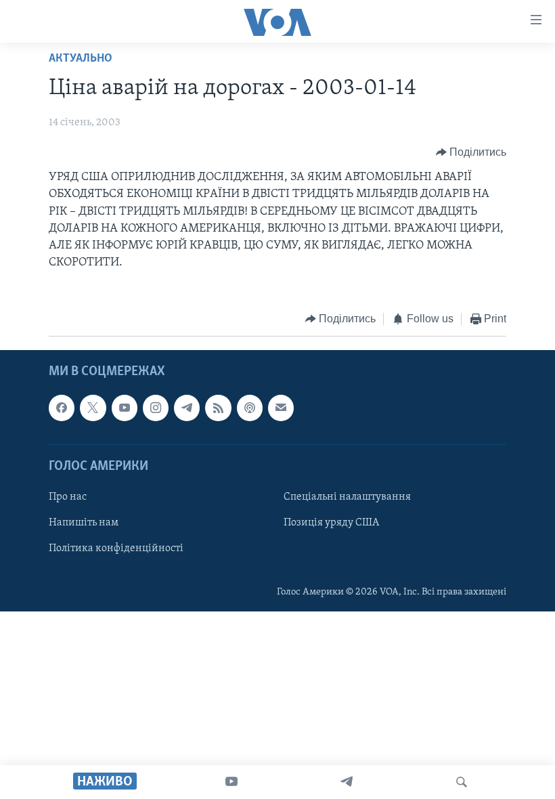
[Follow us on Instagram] (156, 407)
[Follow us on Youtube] (124, 407)
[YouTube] (231, 782)
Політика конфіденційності (116, 548)
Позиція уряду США (331, 522)
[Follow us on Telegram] (187, 407)
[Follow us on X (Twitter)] (93, 407)
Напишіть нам (83, 522)
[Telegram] (347, 782)
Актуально (80, 59)
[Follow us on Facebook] (61, 407)
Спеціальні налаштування (347, 497)
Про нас (68, 497)
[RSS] (218, 407)
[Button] (471, 152)
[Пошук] (461, 782)
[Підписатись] (281, 407)
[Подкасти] (250, 407)
